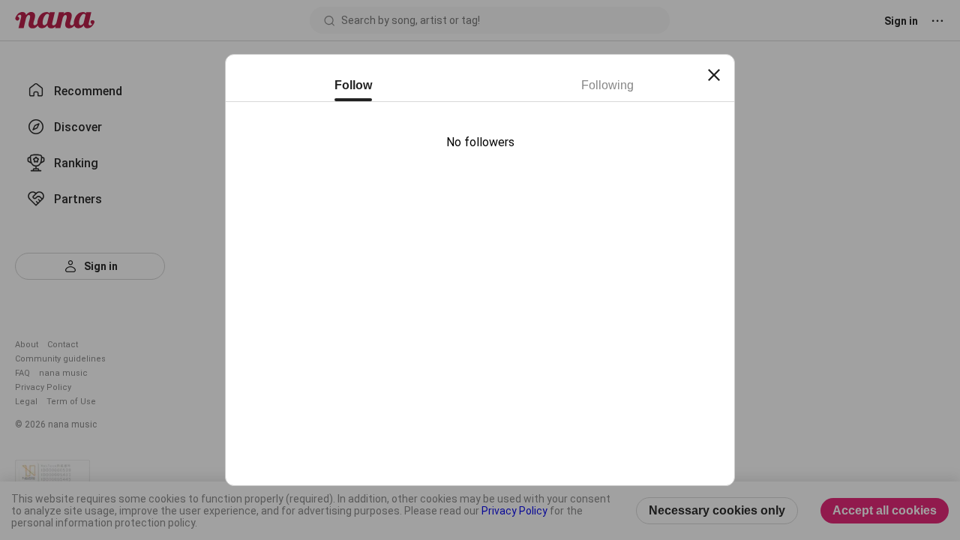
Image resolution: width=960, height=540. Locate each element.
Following (607, 85)
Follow (353, 85)
